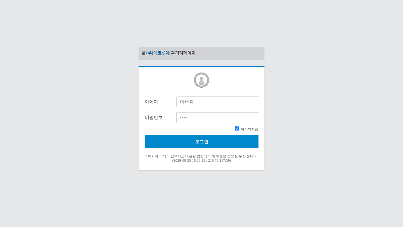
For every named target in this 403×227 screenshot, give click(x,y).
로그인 (201, 141)
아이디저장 (249, 129)
